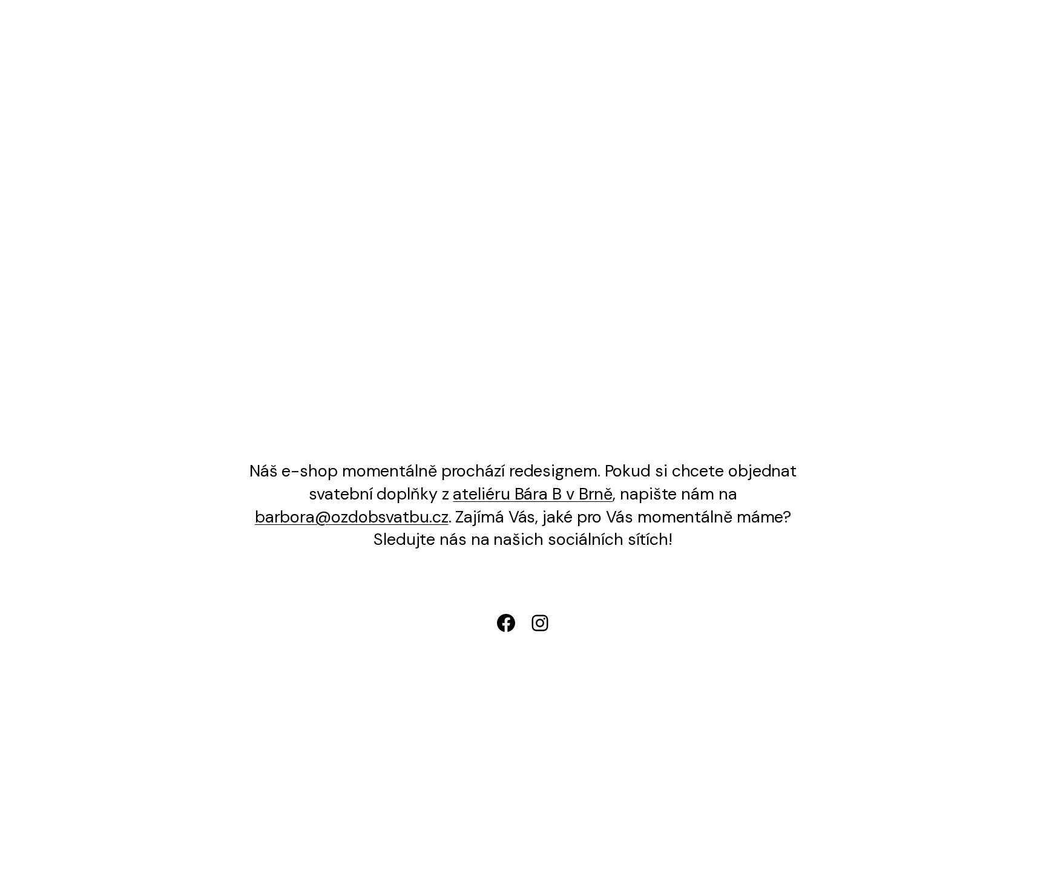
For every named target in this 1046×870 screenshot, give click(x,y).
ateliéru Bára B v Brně (533, 493)
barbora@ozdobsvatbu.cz (352, 516)
